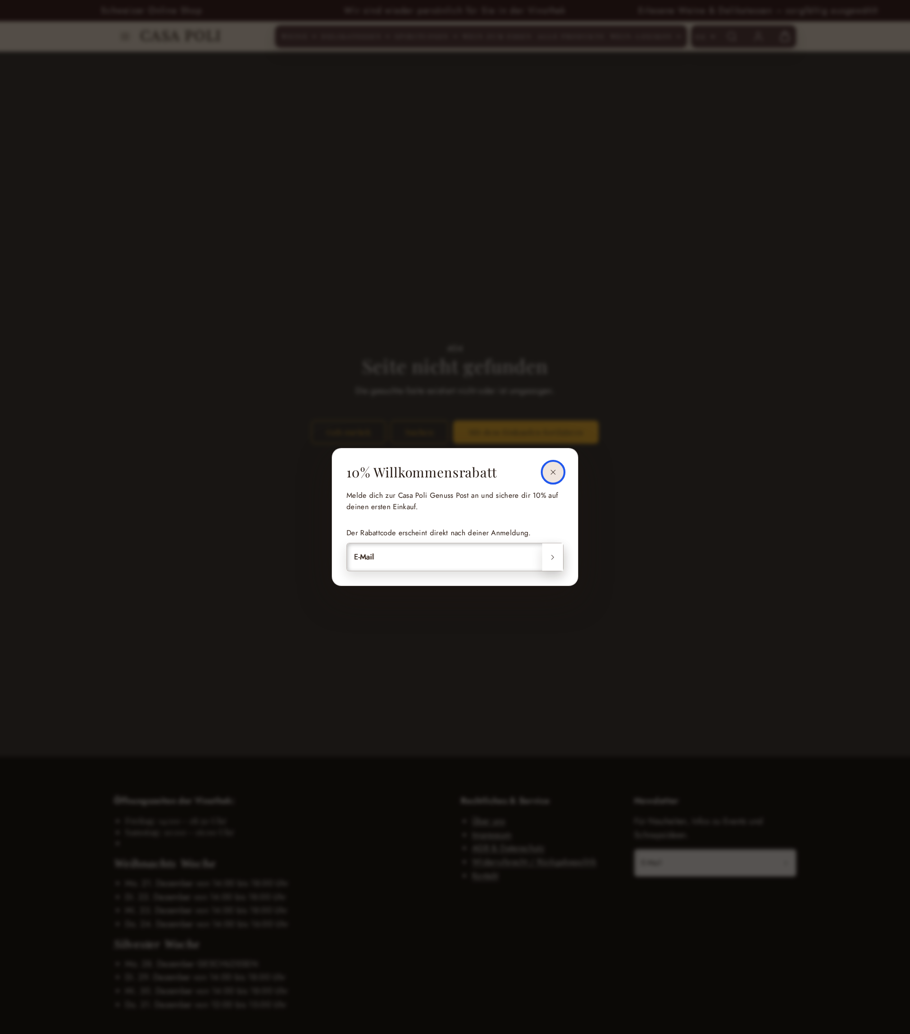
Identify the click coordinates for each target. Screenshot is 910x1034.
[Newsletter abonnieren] (552, 557)
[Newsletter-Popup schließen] (553, 472)
